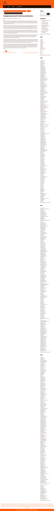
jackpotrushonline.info (43, 224)
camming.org (42, 363)
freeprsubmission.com (43, 458)
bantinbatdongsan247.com (44, 216)
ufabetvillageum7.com (43, 425)
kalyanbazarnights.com (43, 91)
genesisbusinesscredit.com (44, 126)
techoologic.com (42, 466)
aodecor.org (42, 179)
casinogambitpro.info (43, 213)
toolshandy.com (42, 135)
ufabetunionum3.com (43, 422)
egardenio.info (42, 301)
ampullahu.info (42, 163)
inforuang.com (42, 127)
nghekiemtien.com (42, 151)
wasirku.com (42, 152)
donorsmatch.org (42, 180)
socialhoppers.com (43, 118)
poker (41, 52)
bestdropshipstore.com (43, 394)
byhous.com (42, 192)
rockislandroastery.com (43, 491)
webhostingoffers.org (43, 389)
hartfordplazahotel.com (43, 193)
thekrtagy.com (42, 474)
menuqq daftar (51, 504)
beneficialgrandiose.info (43, 169)
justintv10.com (42, 147)
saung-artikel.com (42, 246)
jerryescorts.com (42, 272)
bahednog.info (42, 217)
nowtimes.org (42, 181)
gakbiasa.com (42, 196)
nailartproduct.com (43, 397)
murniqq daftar (3, 505)
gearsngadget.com (43, 411)
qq (40, 51)
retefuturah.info (42, 437)
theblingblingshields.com (43, 264)
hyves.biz (41, 185)
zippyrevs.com (42, 83)
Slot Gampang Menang (19, 6)
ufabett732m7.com (43, 455)
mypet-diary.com (42, 131)
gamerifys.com (42, 61)
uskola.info (41, 443)
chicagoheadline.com (43, 362)
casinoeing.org (42, 182)
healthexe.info (42, 157)
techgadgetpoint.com (43, 275)
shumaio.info (42, 174)
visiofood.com (42, 456)
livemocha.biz (42, 183)
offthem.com (42, 64)
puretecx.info (42, 158)
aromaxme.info (42, 164)
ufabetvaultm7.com (43, 424)
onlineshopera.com (43, 377)
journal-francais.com (43, 146)
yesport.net (41, 240)
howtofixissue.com (43, 73)
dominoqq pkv (49, 506)
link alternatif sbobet (26, 506)
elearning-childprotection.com (44, 113)
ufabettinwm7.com (43, 340)
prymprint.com (42, 305)
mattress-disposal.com (43, 283)
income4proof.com (43, 371)
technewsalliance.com (43, 439)
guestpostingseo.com (43, 212)
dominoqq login (37, 506)
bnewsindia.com (42, 461)
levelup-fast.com (42, 414)
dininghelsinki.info (42, 432)
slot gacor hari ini (46, 503)
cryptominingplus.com (43, 249)
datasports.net (42, 269)
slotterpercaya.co (42, 326)
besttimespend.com (43, 307)
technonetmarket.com (43, 440)
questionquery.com (43, 141)
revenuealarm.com (43, 493)
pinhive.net (41, 187)
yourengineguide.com (43, 471)
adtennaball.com (42, 98)
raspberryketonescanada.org (44, 467)
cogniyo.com (42, 309)
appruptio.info (42, 201)
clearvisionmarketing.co (43, 446)
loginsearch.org (42, 178)
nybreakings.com (42, 472)
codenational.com (42, 489)
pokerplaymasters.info (43, 214)
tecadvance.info (42, 159)
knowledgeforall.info (43, 115)
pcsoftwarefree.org (43, 380)
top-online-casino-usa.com (44, 92)
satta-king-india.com (43, 403)
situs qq (41, 40)
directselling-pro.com (43, 492)
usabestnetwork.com (43, 232)
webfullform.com (42, 75)
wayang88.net (42, 428)
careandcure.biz (42, 308)
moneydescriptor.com (43, 255)
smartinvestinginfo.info (43, 438)
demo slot (41, 42)
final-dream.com (42, 449)
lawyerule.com (42, 148)
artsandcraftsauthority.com (44, 498)
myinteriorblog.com (43, 460)
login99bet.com (42, 359)
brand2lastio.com (42, 116)
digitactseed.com (42, 398)
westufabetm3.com (43, 348)
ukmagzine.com (42, 230)
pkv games (10, 503)
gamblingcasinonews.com (44, 78)
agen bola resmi (42, 43)
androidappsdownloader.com (44, 107)
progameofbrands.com (43, 80)
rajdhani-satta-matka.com (44, 111)
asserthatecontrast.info (43, 165)
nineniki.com (42, 95)
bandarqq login (12, 505)
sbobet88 (21, 506)
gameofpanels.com (43, 106)
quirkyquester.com (42, 323)
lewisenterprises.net (43, 379)
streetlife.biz (42, 184)
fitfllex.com (41, 125)
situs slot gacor (7, 504)
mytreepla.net (42, 415)
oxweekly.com (42, 132)
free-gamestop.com (43, 228)
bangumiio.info (42, 167)
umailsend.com (42, 234)
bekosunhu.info (42, 168)
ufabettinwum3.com (43, 341)
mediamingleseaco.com (43, 149)
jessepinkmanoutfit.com (43, 233)
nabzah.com (42, 99)
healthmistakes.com (43, 290)
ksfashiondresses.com (43, 291)
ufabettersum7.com (43, 339)
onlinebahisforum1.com (43, 361)
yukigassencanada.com (43, 404)
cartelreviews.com (42, 395)
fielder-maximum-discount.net (44, 124)
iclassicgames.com (43, 245)
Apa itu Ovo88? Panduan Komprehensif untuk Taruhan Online (45, 31)
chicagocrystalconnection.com (44, 198)
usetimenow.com (42, 108)
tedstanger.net (42, 441)
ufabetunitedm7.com (43, 343)
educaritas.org (42, 372)
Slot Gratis (13, 6)
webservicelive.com (43, 499)
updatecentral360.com (43, 296)
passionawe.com (42, 317)
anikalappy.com (42, 431)
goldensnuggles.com (43, 237)
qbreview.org (42, 81)
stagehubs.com (42, 357)
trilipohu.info (42, 200)
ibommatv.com (42, 65)
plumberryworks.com (43, 320)
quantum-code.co (42, 447)
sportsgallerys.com (43, 267)
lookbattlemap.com (43, 238)
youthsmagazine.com (43, 256)
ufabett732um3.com (43, 442)
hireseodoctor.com (43, 412)
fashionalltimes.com (43, 480)
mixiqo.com (42, 314)
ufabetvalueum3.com (43, 423)
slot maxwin (41, 503)
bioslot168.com (42, 497)
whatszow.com (42, 390)
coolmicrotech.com (43, 476)
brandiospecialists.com (43, 96)
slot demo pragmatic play (13, 504)
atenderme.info (42, 166)
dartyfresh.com (42, 378)
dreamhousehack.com (43, 477)
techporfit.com (42, 66)
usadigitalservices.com (43, 117)
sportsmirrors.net (42, 268)
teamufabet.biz (42, 74)
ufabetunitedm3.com (43, 342)
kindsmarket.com (42, 128)
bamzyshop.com (42, 463)
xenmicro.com (42, 376)
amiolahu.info (42, 161)
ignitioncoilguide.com (43, 495)
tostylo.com (42, 241)
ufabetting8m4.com (43, 421)
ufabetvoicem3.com (43, 426)
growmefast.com (42, 279)
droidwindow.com (42, 457)
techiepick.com (42, 462)
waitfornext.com (42, 445)
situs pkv (7, 503)
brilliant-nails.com (42, 143)
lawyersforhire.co (42, 252)
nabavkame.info (42, 195)
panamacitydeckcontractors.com (45, 133)
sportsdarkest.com (43, 258)
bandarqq (41, 41)
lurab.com (41, 494)
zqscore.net (42, 298)
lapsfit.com (41, 413)
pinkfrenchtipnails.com (43, 265)
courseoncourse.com (43, 215)
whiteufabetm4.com (43, 430)
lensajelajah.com (42, 373)
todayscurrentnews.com (43, 333)
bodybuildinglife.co (42, 285)
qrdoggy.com (42, 286)
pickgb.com (42, 289)
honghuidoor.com (42, 93)
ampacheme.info (42, 162)
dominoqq (43, 504)
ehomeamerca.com (43, 391)
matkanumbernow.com (43, 84)
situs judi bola (18, 506)
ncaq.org (41, 375)
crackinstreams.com (43, 409)
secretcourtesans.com (43, 360)
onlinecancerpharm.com (43, 281)
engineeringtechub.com (43, 271)
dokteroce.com (42, 145)
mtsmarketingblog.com (43, 150)
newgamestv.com (42, 266)
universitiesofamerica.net (43, 79)
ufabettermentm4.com (43, 338)
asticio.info (41, 300)
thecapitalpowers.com (43, 331)
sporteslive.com (42, 263)
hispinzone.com (42, 90)
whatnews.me (42, 448)
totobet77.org (42, 335)
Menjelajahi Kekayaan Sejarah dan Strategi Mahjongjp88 (31, 52)
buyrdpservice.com (43, 239)
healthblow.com (42, 109)
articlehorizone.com (43, 405)
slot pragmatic (20, 504)
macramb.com (42, 130)
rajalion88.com (42, 364)
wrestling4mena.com (43, 114)
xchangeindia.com (42, 475)
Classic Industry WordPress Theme (23, 509)
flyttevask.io (42, 191)
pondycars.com (42, 464)
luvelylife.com (42, 129)
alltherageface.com (43, 488)
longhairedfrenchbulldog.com (44, 251)
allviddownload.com (43, 76)
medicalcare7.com (42, 97)
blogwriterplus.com (43, 211)
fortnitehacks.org (42, 177)
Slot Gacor (9, 6)
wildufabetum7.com (43, 350)
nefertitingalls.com (43, 369)
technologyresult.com (43, 388)
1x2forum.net (42, 358)
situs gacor (41, 39)
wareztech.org (42, 231)
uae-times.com (42, 60)
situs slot (38, 503)
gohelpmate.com (42, 110)
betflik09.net (42, 374)
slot (6, 51)
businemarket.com (43, 253)
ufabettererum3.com (43, 337)
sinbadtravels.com (42, 229)
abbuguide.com (42, 387)
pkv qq (42, 505)
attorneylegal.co (42, 273)
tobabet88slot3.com (43, 332)
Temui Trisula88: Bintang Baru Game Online (9, 52)
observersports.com (43, 248)
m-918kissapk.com (43, 194)
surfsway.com (42, 396)
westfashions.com (43, 134)
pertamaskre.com (42, 219)
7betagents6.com (42, 407)
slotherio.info (42, 175)
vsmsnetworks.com (43, 63)
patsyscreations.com (43, 370)
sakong (41, 44)
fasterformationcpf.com (43, 236)
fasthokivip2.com (42, 247)
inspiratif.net (42, 62)
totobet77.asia (42, 334)
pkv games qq (35, 505)
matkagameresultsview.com (44, 101)
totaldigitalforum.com (43, 481)
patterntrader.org (42, 292)
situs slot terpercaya (26, 503)
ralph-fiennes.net (42, 123)
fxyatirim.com (42, 386)
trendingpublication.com (43, 336)
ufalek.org (41, 282)
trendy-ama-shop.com (43, 454)
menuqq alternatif (2, 503)
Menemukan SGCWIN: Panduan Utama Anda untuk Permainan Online (45, 26)
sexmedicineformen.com (43, 324)
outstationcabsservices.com (44, 473)
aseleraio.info (42, 299)
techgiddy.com (42, 222)
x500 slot (35, 503)
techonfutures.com (43, 465)
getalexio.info (42, 303)
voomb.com (42, 274)
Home (4, 6)
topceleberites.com (43, 420)
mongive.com (42, 100)
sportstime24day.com (43, 262)
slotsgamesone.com (43, 89)
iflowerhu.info (42, 197)
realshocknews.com (43, 288)
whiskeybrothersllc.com (43, 349)
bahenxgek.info (42, 218)
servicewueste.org (42, 82)
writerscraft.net (42, 112)
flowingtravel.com (42, 94)
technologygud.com (43, 287)
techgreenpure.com (43, 393)
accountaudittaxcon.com (43, 304)
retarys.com (42, 235)
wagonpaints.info (42, 444)
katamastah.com (42, 297)
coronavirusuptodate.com (44, 408)
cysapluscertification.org (43, 176)
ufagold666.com (42, 459)
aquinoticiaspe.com (43, 250)
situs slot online (31, 503)
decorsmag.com (42, 77)
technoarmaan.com (43, 482)
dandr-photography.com (43, 144)
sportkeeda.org (42, 306)
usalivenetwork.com (43, 223)
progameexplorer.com (43, 490)
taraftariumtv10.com (43, 140)
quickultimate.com (42, 322)
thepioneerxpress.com (43, 72)
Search (41, 11)
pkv (16, 503)
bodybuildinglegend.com (43, 142)
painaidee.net (42, 257)
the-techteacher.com (43, 478)
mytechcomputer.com (43, 496)
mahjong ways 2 (24, 504)
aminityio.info (42, 160)
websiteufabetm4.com (43, 429)
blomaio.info (42, 170)
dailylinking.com (42, 381)
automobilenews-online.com (44, 479)
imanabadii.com (42, 199)
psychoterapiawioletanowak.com (44, 321)
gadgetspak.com (42, 410)
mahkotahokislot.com (43, 280)
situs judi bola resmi (32, 506)
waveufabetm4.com (43, 427)
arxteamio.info (42, 302)
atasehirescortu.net (43, 270)
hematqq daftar (7, 505)
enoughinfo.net (42, 186)
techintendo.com (42, 392)
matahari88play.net (43, 254)
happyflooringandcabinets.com (44, 284)
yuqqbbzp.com (42, 406)
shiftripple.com (42, 325)
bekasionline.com (42, 67)
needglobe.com (42, 315)
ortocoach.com (42, 316)
